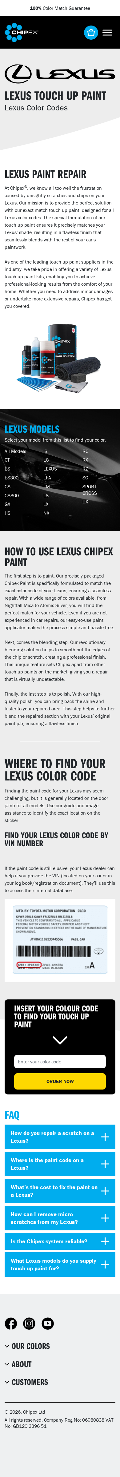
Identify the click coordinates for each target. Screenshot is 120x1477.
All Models (15, 451)
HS (7, 513)
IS (45, 451)
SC (85, 477)
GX (7, 504)
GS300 (12, 495)
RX (85, 460)
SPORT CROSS (89, 489)
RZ (85, 469)
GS (7, 486)
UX (85, 501)
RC (85, 451)
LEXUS (50, 469)
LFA (47, 477)
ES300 (11, 477)
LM (46, 486)
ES (7, 469)
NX (46, 513)
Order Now (60, 1081)
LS (46, 495)
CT (7, 460)
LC (46, 460)
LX (45, 504)
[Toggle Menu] (107, 32)
